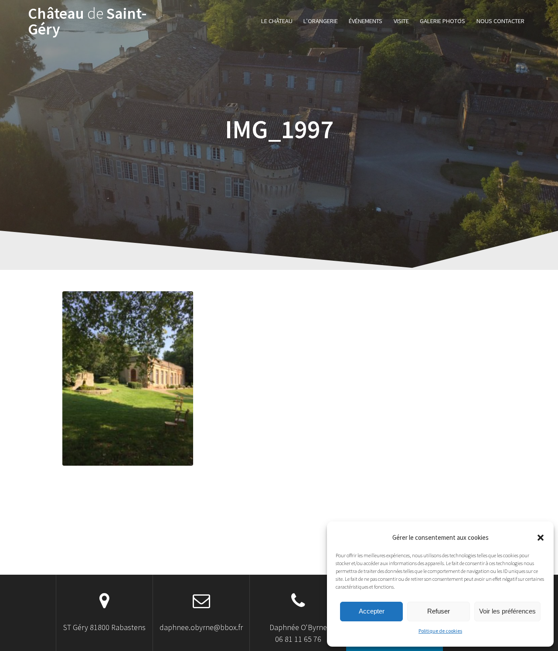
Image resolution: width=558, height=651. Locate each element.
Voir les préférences (507, 611)
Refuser (438, 611)
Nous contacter (500, 21)
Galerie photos (442, 21)
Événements (365, 21)
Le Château (277, 21)
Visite (401, 21)
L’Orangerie (320, 21)
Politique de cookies (440, 630)
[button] (540, 537)
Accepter (371, 611)
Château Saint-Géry (87, 21)
